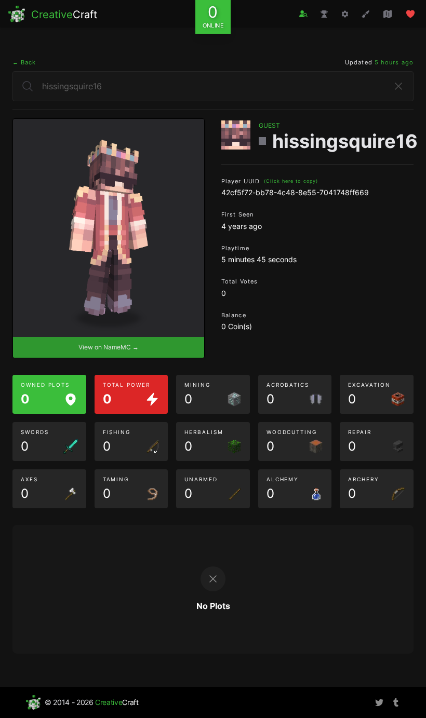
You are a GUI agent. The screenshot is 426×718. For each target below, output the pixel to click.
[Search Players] (303, 13)
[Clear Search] (398, 86)
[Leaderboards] (324, 14)
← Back (24, 62)
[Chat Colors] (366, 14)
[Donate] (410, 14)
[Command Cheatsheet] (345, 14)
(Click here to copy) (291, 181)
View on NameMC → (108, 347)
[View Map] (387, 14)
